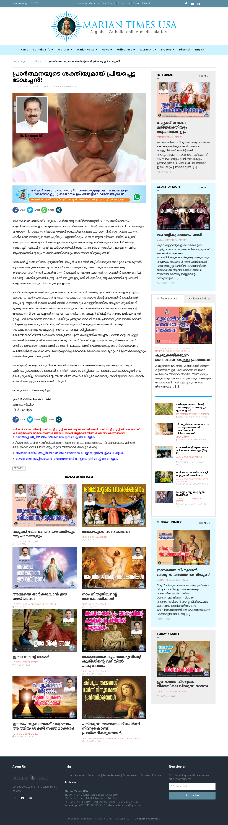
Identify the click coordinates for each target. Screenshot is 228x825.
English (200, 49)
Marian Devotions (32, 604)
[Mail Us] (198, 4)
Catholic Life (42, 49)
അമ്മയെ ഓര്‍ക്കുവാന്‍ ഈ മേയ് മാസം (39, 596)
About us (82, 3)
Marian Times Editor (69, 86)
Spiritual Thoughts (199, 414)
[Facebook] (186, 4)
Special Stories (30, 542)
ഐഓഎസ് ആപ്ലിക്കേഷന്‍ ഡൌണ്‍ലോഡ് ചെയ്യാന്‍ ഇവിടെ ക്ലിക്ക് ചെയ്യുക (67, 459)
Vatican (186, 437)
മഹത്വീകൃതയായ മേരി (179, 235)
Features (64, 49)
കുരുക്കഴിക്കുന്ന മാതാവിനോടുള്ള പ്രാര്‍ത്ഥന (183, 357)
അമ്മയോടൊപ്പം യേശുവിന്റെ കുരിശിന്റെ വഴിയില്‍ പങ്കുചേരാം (111, 661)
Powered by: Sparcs (146, 819)
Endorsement (124, 3)
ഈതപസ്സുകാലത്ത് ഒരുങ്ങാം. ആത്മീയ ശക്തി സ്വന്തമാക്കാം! (43, 726)
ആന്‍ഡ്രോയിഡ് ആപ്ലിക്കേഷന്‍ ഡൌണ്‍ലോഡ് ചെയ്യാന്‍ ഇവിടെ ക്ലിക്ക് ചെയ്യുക (70, 453)
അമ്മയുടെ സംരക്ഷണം (106, 532)
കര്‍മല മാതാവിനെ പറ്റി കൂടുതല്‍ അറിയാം (192, 474)
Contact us (94, 3)
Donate (136, 3)
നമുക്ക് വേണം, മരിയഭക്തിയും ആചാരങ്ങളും (43, 534)
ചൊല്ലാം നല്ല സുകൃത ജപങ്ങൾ (190, 494)
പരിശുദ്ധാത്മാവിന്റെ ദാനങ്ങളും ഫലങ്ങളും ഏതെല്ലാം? (191, 407)
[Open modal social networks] (59, 210)
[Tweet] (33, 210)
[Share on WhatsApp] (47, 210)
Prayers (166, 49)
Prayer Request (108, 3)
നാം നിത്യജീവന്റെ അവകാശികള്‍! (99, 596)
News (106, 49)
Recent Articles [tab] (201, 298)
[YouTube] (192, 4)
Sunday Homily (180, 580)
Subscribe (192, 795)
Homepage (19, 61)
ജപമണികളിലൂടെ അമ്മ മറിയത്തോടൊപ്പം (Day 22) (192, 450)
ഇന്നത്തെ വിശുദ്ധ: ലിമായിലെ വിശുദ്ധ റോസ (182, 684)
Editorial (146, 3)
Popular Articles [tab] (169, 298)
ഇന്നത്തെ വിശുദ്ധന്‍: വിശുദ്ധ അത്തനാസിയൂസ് (183, 572)
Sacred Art (147, 49)
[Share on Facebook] (18, 210)
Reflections (124, 49)
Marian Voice (86, 49)
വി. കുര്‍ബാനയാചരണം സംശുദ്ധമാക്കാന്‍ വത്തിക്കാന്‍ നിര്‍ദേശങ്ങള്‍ (192, 429)
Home (24, 49)
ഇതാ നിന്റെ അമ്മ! (30, 657)
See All (203, 76)
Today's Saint (179, 692)
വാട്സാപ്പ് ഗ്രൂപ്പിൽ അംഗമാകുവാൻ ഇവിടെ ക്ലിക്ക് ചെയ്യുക (55, 437)
